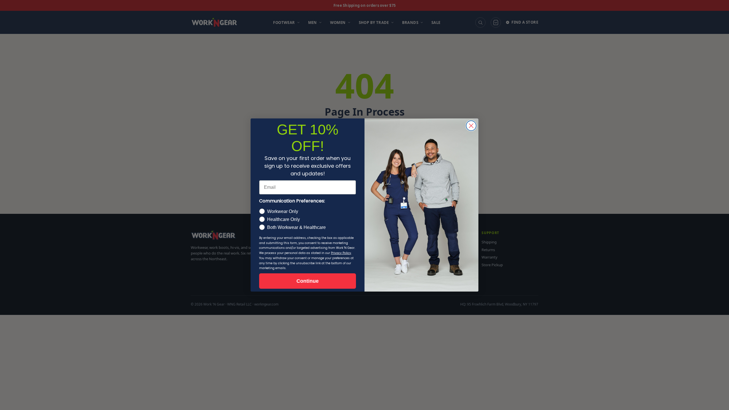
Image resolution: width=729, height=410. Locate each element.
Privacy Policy (341, 253)
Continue (307, 281)
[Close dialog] (471, 126)
